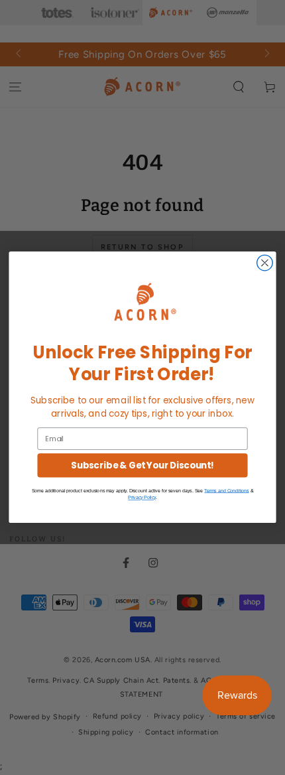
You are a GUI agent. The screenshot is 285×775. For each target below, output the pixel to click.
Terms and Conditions (226, 490)
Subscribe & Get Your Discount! (142, 466)
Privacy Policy (142, 498)
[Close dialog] (265, 263)
